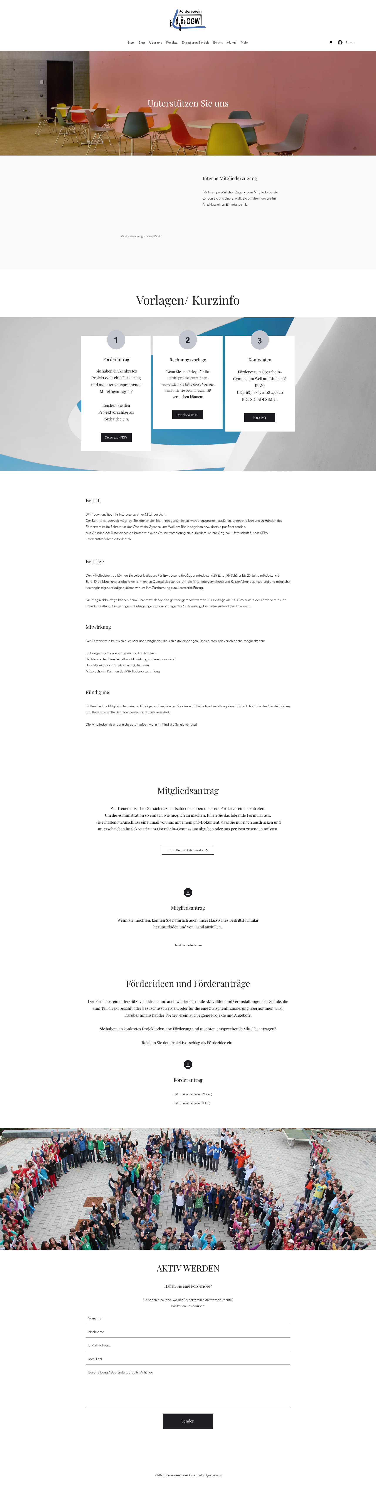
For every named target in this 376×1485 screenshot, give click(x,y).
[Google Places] (331, 42)
